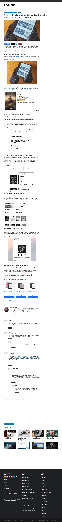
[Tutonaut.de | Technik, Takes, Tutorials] (10, 5)
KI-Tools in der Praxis (25, 483)
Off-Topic (43, 499)
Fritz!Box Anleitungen (25, 477)
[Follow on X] (10, 17)
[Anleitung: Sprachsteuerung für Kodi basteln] (38, 445)
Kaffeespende (28, 311)
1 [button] (22, 298)
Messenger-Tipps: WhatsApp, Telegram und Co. (29, 496)
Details (27, 97)
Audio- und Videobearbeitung (27, 499)
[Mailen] (21, 44)
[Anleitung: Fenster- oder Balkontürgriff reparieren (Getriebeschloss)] (24, 433)
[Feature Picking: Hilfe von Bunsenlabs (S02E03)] (10, 445)
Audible (5, 46)
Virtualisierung (44, 513)
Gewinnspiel (43, 486)
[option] (10, 290)
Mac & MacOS (44, 495)
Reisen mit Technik (44, 502)
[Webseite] (10, 313)
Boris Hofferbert (8, 17)
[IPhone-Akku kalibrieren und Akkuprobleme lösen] (10, 433)
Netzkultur (24, 487)
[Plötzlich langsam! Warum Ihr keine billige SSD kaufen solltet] (52, 433)
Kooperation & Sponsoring (8, 483)
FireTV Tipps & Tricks (25, 484)
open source (25, 510)
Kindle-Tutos (24, 279)
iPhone (24, 508)
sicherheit (33, 510)
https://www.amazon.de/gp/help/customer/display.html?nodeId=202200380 (27, 357)
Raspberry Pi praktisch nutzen (27, 486)
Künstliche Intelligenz (45, 490)
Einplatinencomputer (45, 480)
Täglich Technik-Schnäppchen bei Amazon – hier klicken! (14, 300)
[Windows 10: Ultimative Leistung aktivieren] (24, 445)
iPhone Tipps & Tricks (25, 480)
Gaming (43, 483)
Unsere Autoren (6, 485)
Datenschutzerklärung (7, 488)
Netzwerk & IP (44, 498)
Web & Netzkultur (44, 514)
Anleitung (27, 505)
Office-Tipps (24, 493)
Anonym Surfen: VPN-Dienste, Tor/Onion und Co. (30, 490)
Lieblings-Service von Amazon (9, 88)
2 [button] (23, 298)
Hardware (8, 10)
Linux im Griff (44, 493)
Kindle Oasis (17, 56)
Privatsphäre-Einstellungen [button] (54, 520)
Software (19, 12)
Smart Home (43, 507)
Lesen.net (19, 271)
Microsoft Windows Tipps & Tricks (27, 498)
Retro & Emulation (44, 504)
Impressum (5, 486)
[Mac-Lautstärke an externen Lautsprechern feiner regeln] (38, 433)
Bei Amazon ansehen (9, 296)
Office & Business (44, 501)
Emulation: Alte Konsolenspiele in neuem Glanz (29, 481)
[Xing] (14, 313)
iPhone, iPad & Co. (44, 489)
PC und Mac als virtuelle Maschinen (28, 489)
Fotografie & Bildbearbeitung (46, 481)
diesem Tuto (36, 277)
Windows (43, 516)
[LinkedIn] (16, 44)
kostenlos (27, 508)
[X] (12, 313)
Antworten (10, 338)
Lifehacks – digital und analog (12, 12)
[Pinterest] (19, 44)
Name (5, 411)
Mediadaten (6, 482)
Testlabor (43, 510)
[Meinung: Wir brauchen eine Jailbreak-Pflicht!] (52, 445)
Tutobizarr (43, 511)
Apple (31, 505)
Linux (31, 508)
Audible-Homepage (20, 201)
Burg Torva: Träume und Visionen (25, 93)
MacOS (34, 508)
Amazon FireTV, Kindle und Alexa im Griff (28, 492)
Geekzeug (24, 495)
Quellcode (29, 510)
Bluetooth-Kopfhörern (27, 88)
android (24, 505)
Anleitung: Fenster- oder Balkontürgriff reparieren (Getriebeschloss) (22, 438)
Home (5, 10)
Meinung (43, 496)
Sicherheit (43, 505)
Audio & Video (44, 477)
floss (34, 505)
